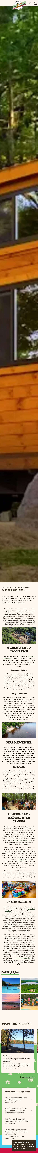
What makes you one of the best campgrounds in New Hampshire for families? (16, 1110)
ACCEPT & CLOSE (19, 1149)
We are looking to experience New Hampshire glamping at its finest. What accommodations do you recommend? (16, 1134)
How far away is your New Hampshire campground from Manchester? (16, 1121)
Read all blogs (27, 1077)
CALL (35, 4)
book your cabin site (23, 958)
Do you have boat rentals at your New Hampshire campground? (16, 1100)
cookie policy (30, 1146)
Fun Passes (23, 859)
